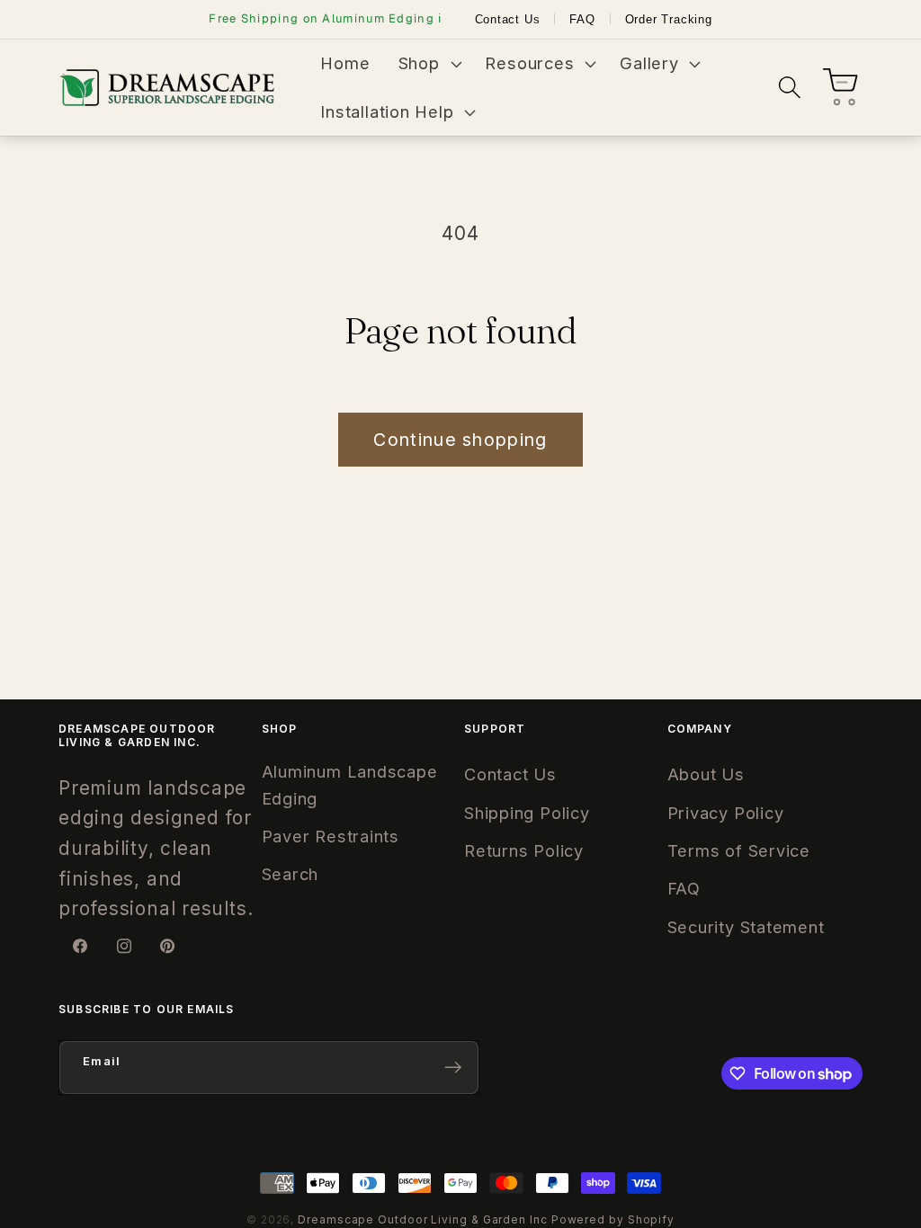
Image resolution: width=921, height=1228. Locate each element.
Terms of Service (738, 850)
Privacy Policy (725, 813)
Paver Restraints (330, 836)
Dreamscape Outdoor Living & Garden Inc (423, 1219)
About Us (706, 774)
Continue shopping (460, 439)
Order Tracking (668, 19)
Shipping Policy (527, 813)
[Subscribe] (452, 1067)
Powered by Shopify (613, 1219)
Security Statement (746, 927)
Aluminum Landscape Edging (350, 784)
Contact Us (508, 19)
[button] (427, 64)
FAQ (582, 19)
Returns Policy (524, 850)
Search (290, 874)
